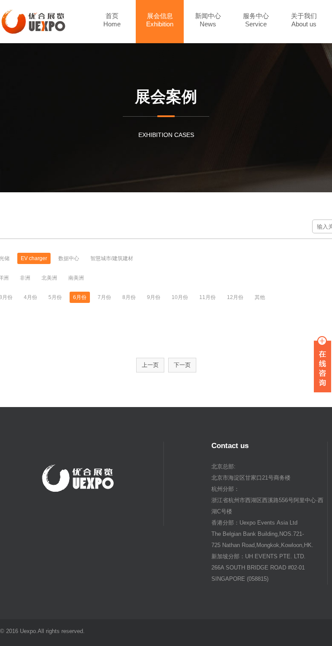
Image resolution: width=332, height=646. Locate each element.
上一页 (150, 365)
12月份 (235, 297)
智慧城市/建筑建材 (111, 258)
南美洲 (76, 278)
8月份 (129, 297)
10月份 (180, 297)
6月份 (79, 297)
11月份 (207, 297)
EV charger (34, 258)
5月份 (55, 297)
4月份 (30, 297)
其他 (260, 297)
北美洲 (49, 278)
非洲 (25, 278)
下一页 (182, 365)
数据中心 (68, 258)
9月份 (153, 297)
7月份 (104, 297)
